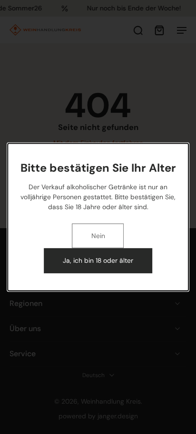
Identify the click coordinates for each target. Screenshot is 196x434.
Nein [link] (98, 235)
